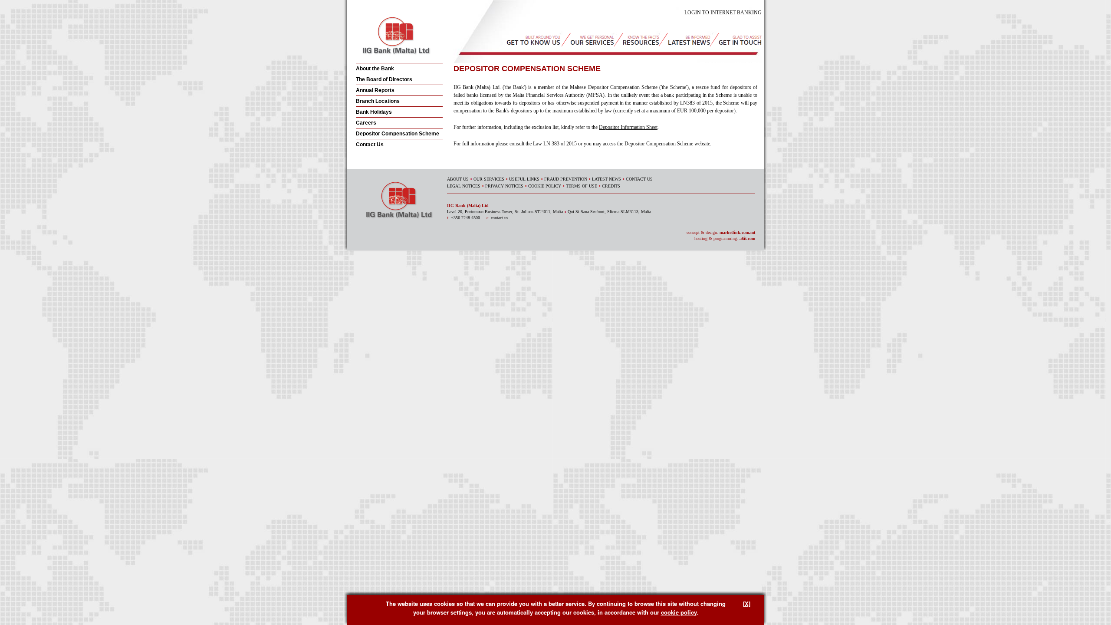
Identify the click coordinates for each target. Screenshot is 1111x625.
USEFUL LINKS (524, 179)
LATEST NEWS (606, 179)
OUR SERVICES (488, 179)
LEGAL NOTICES (463, 186)
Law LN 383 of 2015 (555, 144)
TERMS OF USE (581, 186)
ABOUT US (458, 179)
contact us (499, 217)
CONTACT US (639, 179)
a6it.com (747, 238)
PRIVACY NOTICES (504, 186)
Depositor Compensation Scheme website (667, 144)
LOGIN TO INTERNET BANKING (723, 13)
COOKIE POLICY (544, 186)
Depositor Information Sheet (628, 127)
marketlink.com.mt (737, 232)
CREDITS (611, 186)
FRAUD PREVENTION (565, 179)
